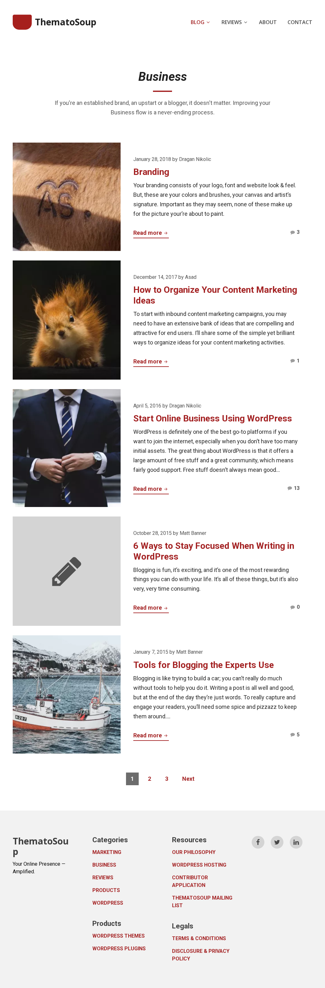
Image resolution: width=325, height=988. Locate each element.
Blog (197, 22)
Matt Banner (193, 533)
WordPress (107, 903)
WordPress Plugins (119, 949)
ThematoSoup (65, 22)
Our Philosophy (194, 852)
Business (104, 865)
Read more (151, 232)
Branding (151, 172)
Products (106, 890)
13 (297, 489)
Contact (300, 22)
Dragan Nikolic (195, 159)
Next (188, 778)
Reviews (232, 22)
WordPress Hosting (199, 865)
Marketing (106, 852)
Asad (190, 277)
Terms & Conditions (199, 938)
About (268, 22)
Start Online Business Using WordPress (212, 418)
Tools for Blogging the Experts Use (203, 665)
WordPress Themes (118, 936)
